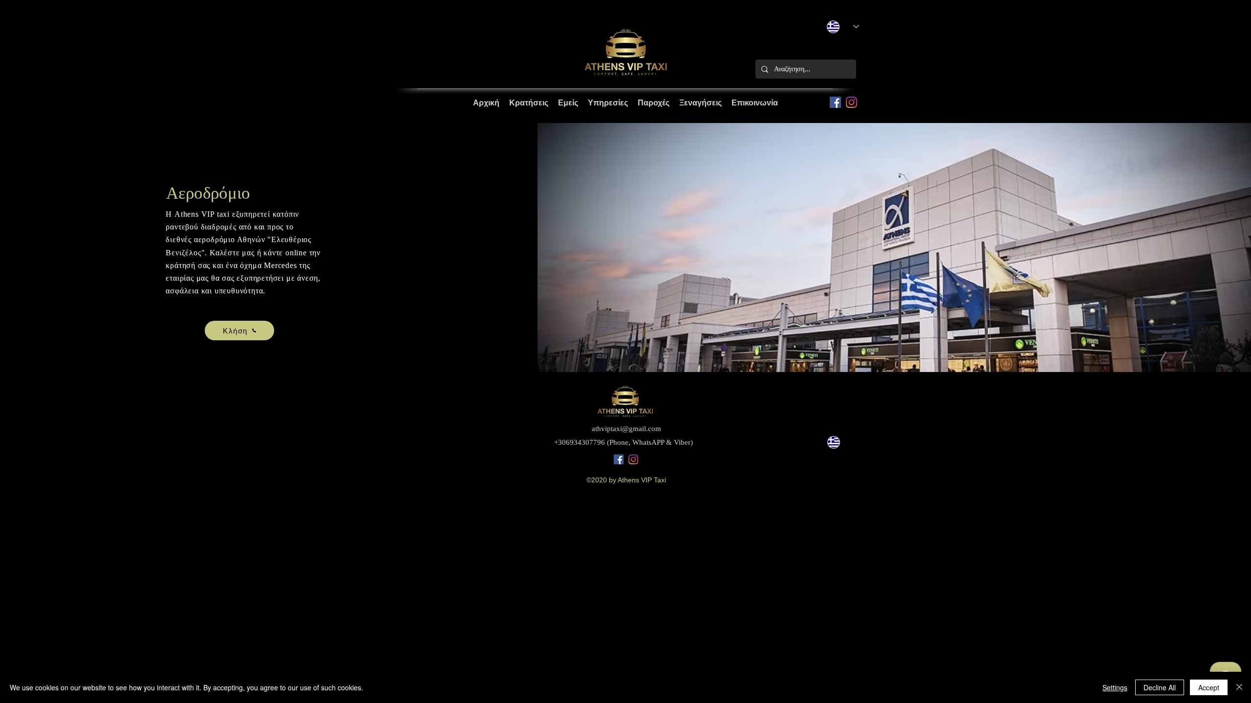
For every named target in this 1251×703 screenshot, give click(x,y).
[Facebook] (835, 102)
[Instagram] (851, 102)
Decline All (1159, 687)
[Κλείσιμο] (1239, 687)
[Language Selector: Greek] (839, 442)
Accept (1208, 687)
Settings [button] (1114, 687)
